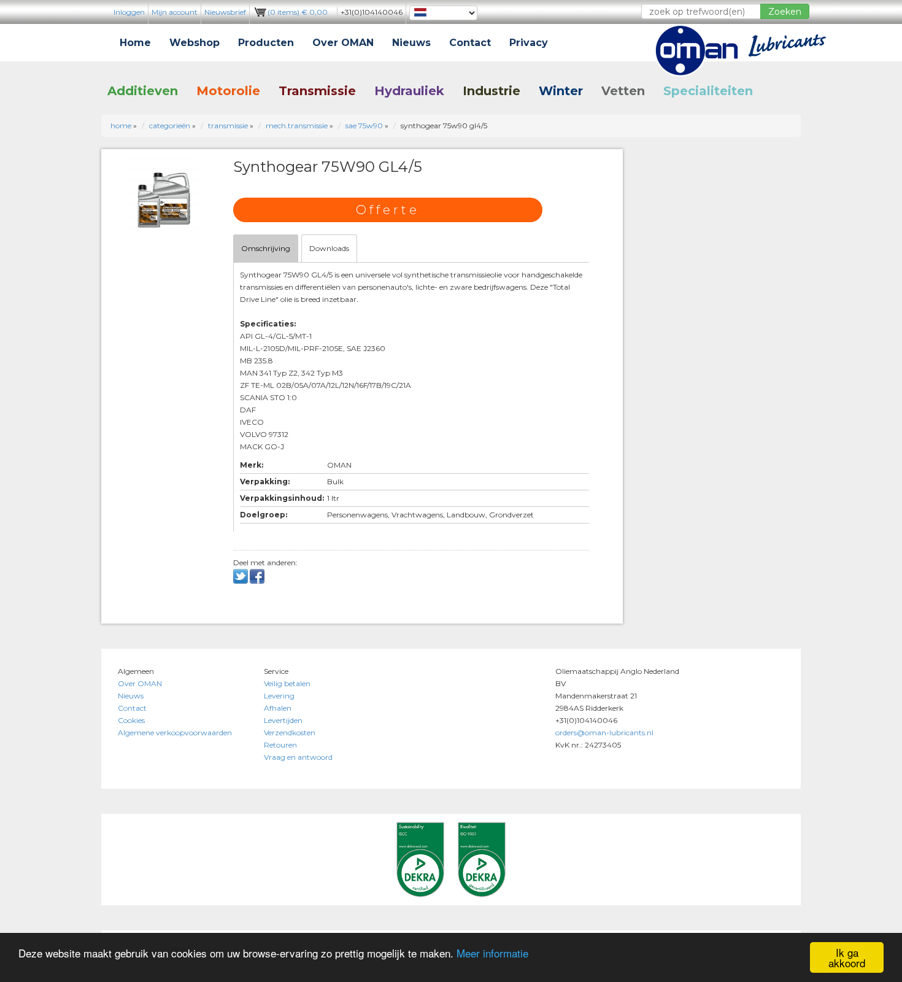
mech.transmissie (297, 125)
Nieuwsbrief (225, 12)
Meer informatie (492, 953)
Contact (470, 42)
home (120, 125)
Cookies (131, 720)
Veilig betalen (287, 683)
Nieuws (411, 42)
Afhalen (277, 708)
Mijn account (175, 12)
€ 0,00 (298, 12)
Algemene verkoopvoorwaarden (175, 732)
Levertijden (283, 720)
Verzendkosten (289, 732)
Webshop (194, 42)
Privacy (528, 42)
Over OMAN (343, 42)
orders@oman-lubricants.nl (604, 732)
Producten (266, 42)
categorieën (169, 125)
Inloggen (129, 12)
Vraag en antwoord (298, 757)
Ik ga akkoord (846, 957)
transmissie (228, 125)
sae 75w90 (364, 125)
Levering (279, 695)
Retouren (280, 744)
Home (135, 42)
